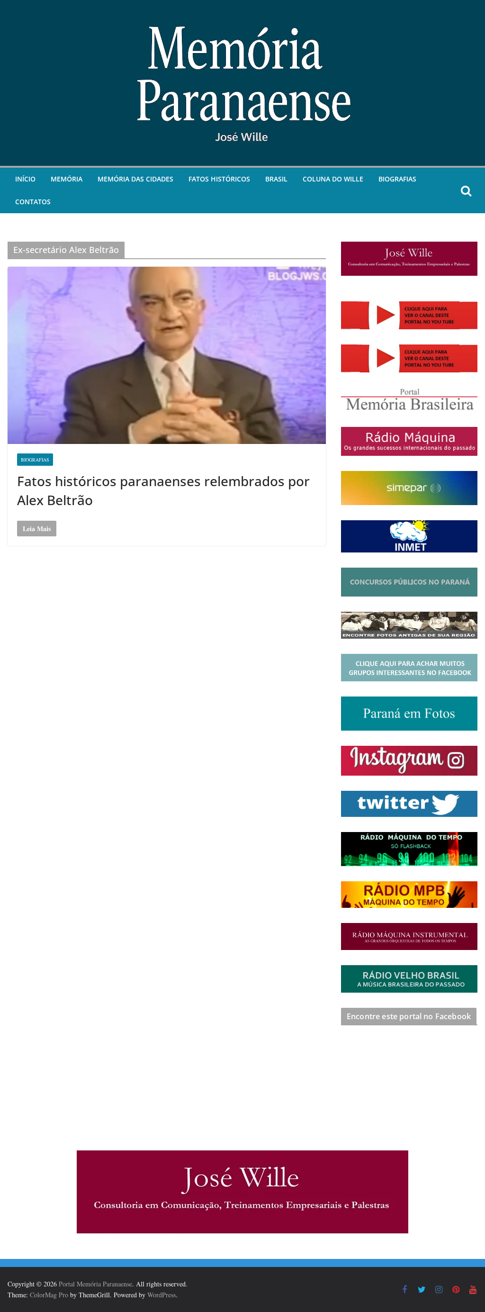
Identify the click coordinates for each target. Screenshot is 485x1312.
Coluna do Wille (333, 178)
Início (25, 178)
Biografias (397, 178)
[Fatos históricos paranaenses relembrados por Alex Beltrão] (167, 355)
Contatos (33, 201)
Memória (66, 178)
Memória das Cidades (135, 178)
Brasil (276, 178)
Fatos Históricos (219, 178)
